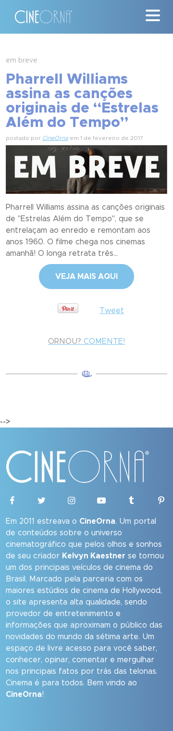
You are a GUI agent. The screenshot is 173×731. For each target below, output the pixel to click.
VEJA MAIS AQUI (86, 276)
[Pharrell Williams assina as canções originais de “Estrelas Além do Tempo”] (86, 168)
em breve (21, 60)
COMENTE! (86, 341)
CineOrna (55, 138)
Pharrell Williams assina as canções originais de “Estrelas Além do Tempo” (82, 101)
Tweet (111, 311)
